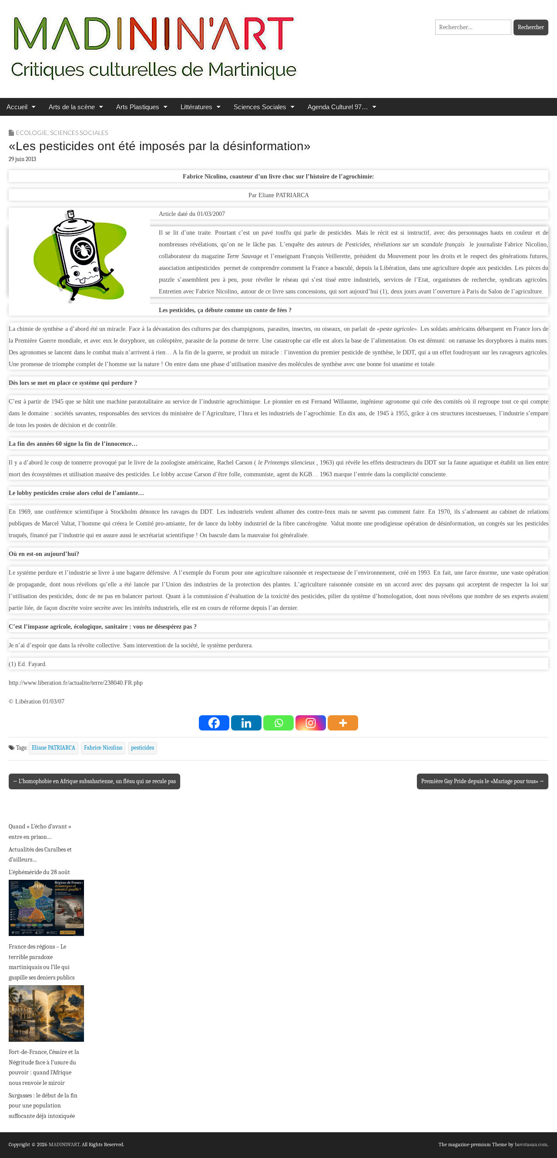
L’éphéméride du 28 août (39, 872)
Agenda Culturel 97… (338, 107)
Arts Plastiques (137, 107)
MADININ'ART (64, 1144)
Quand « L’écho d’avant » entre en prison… (40, 832)
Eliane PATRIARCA (53, 748)
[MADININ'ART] (153, 42)
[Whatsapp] (278, 722)
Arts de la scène (72, 107)
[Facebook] (214, 722)
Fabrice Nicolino (103, 748)
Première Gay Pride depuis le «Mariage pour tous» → (482, 781)
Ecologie (31, 132)
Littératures (196, 107)
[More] (343, 722)
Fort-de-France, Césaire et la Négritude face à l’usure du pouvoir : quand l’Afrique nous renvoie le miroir (44, 1067)
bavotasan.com (531, 1144)
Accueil (17, 107)
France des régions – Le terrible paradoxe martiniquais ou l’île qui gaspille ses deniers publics (41, 962)
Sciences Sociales (260, 107)
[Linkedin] (246, 722)
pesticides (142, 748)
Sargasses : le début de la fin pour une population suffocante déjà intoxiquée (43, 1106)
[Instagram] (310, 722)
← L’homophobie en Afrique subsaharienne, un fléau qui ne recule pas (94, 781)
